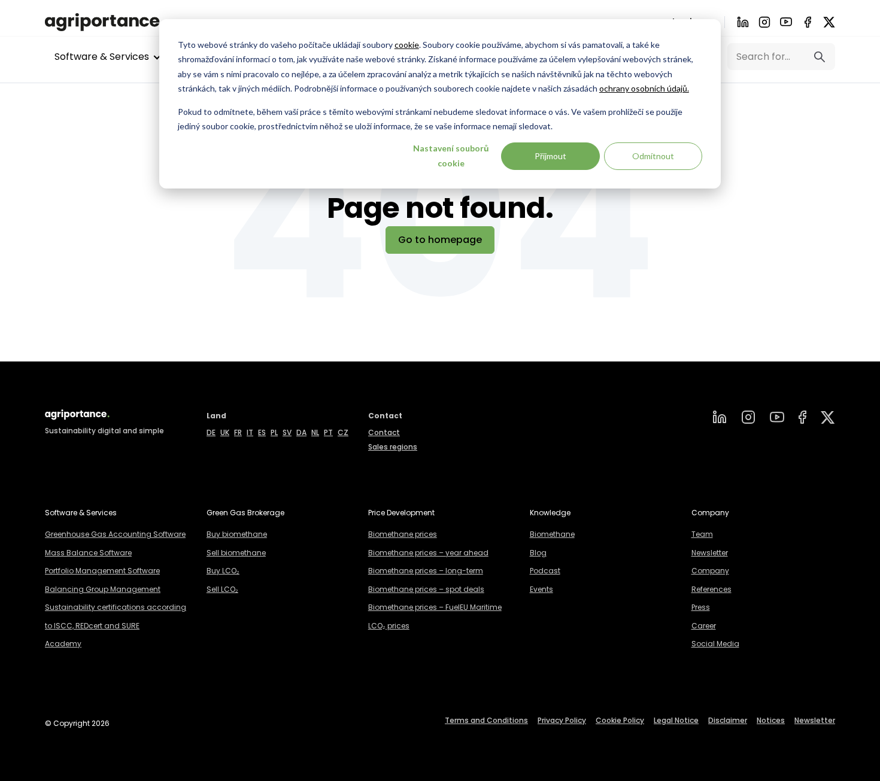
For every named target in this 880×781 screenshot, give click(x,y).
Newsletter (709, 553)
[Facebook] (808, 22)
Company (710, 571)
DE (211, 432)
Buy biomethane (237, 534)
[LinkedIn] (743, 22)
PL (274, 432)
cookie (407, 44)
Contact (384, 432)
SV (287, 432)
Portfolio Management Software (102, 571)
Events (541, 589)
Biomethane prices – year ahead (428, 553)
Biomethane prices (402, 534)
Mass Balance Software (88, 553)
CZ (343, 432)
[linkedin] (719, 417)
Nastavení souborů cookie (451, 155)
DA (301, 432)
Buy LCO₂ (223, 571)
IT (250, 432)
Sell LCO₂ (222, 589)
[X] (829, 22)
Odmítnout (653, 156)
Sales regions (392, 447)
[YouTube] (777, 417)
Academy (63, 644)
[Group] (828, 417)
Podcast (545, 571)
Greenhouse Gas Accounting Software (115, 534)
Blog (538, 553)
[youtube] (786, 21)
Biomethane (552, 534)
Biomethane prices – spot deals (426, 589)
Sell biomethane (236, 553)
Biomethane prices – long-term (425, 571)
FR (238, 432)
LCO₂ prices (388, 626)
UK (224, 432)
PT (328, 432)
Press (700, 607)
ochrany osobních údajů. (644, 88)
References (711, 589)
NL (315, 432)
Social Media (715, 644)
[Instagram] (764, 22)
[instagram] (748, 417)
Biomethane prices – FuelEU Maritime (435, 607)
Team (702, 534)
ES (262, 432)
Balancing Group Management (102, 589)
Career (703, 626)
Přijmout (550, 156)
